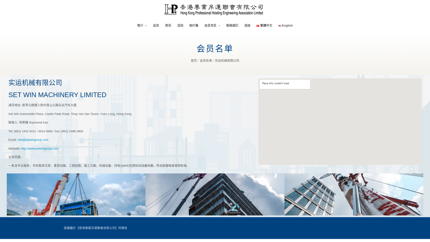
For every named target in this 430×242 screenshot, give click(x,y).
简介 (140, 25)
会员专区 (210, 25)
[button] (10, 194)
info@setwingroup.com (33, 140)
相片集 (193, 25)
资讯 (168, 25)
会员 (156, 25)
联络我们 (232, 25)
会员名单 (206, 60)
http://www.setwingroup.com (40, 148)
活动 (180, 25)
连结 (247, 25)
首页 (194, 60)
